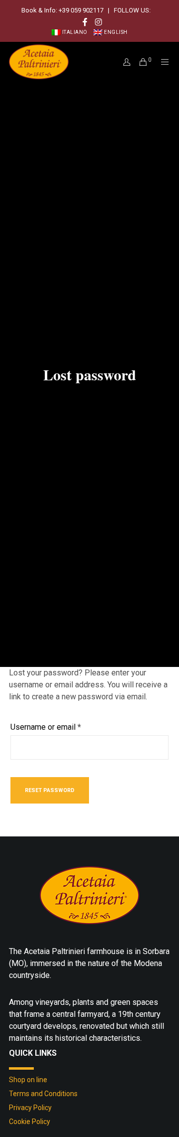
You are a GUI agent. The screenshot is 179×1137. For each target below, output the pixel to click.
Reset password (50, 790)
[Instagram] (98, 22)
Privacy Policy (30, 1108)
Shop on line (28, 1080)
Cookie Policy (29, 1122)
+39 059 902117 (81, 10)
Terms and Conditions (43, 1094)
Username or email (61, 727)
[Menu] (162, 62)
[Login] (124, 62)
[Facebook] (85, 22)
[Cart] (140, 62)
